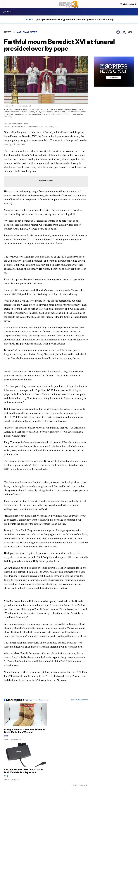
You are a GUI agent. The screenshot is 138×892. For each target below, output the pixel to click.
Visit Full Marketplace (79, 700)
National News (26, 32)
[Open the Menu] (4, 4)
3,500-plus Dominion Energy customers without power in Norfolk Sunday (74, 19)
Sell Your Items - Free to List (37, 700)
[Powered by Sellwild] (84, 785)
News (7, 32)
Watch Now (127, 4)
